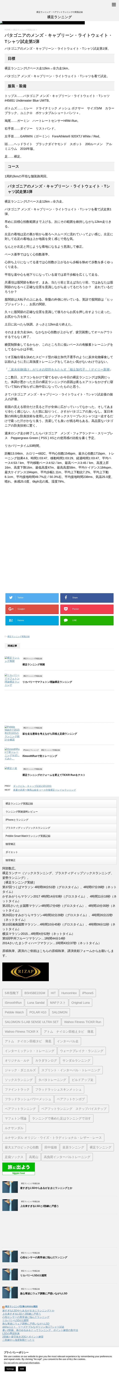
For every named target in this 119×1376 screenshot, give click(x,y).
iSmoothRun (13, 1002)
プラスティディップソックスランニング (28, 828)
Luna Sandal (35, 1002)
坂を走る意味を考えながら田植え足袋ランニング (49, 733)
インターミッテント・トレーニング (29, 1051)
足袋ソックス (14, 1157)
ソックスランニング (19, 1080)
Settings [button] (10, 1369)
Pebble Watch (14, 1012)
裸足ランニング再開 (33, 664)
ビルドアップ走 (82, 1080)
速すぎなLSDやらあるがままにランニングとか (46, 1188)
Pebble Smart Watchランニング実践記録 (28, 836)
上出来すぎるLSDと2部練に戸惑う (39, 1206)
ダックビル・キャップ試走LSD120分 (32, 786)
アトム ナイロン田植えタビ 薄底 (68, 1031)
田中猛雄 (50, 1147)
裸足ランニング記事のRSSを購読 (21, 1306)
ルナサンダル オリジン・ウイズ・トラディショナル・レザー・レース (53, 1137)
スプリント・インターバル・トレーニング (70, 1070)
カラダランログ (46, 1060)
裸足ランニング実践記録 (18, 636)
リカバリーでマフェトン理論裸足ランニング (47, 682)
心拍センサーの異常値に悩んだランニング (43, 1257)
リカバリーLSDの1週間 (33, 1275)
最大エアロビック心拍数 (22, 1147)
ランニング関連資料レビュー (22, 811)
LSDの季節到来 (11, 1333)
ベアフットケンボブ (71, 1099)
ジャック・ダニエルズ (20, 1070)
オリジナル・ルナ (17, 1060)
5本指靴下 (12, 993)
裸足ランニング (59, 17)
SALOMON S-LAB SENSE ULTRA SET (32, 1022)
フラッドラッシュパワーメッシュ (28, 1099)
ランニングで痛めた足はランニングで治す (61, 1118)
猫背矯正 (10, 844)
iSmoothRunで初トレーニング (39, 756)
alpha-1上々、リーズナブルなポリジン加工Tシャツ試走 (33, 1327)
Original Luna (80, 1002)
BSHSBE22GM (34, 993)
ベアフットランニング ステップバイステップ (73, 1108)
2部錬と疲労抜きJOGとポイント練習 (22, 1336)
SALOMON (59, 1012)
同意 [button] (22, 1369)
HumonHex (69, 993)
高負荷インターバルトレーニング (67, 1157)
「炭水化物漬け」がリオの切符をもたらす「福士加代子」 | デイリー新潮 (59, 369)
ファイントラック (17, 1089)
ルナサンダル (14, 1128)
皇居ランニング (73, 1147)
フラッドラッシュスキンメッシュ (58, 1089)
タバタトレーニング (52, 1080)
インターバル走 (68, 1041)
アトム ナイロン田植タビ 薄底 (28, 1041)
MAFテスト (58, 1002)
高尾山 (33, 1157)
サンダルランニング (76, 1060)
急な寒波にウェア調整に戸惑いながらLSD (43, 1293)
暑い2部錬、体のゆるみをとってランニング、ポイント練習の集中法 (40, 1330)
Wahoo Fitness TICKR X (21, 1031)
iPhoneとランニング (17, 819)
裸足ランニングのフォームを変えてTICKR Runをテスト (53, 775)
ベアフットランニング (20, 1108)
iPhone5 (87, 993)
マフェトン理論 (15, 1118)
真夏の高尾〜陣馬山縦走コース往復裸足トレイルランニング (44, 790)
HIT (53, 993)
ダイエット (12, 852)
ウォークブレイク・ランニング (81, 1051)
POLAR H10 (37, 1012)
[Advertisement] (31, 519)
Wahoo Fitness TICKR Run (82, 1022)
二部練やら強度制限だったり (18, 1340)
